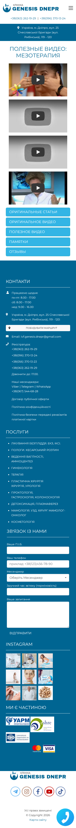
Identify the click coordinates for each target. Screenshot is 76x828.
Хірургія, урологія (25, 486)
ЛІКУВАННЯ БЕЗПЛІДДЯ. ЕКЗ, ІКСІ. (36, 443)
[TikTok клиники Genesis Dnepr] (60, 791)
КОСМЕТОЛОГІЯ (22, 522)
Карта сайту (38, 820)
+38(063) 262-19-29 (23, 18)
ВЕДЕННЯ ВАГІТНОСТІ (27, 456)
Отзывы (17, 252)
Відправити (20, 633)
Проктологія (22, 492)
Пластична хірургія (27, 481)
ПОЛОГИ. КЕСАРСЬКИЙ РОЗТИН (35, 450)
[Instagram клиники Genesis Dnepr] (27, 791)
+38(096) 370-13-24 (52, 18)
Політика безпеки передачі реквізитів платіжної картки (39, 417)
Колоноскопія (47, 497)
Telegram (27, 386)
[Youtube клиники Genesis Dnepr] (49, 791)
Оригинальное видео (32, 222)
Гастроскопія (22, 497)
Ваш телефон (16, 558)
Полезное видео (27, 232)
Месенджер (15, 571)
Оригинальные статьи (33, 212)
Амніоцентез (22, 461)
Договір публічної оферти (30, 399)
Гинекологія (21, 468)
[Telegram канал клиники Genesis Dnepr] (15, 791)
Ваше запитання (18, 599)
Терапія (17, 474)
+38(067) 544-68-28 (25, 391)
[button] (38, 791)
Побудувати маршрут (41, 327)
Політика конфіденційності (31, 407)
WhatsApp (43, 386)
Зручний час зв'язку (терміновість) (32, 585)
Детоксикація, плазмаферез (34, 504)
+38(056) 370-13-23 (24, 361)
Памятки (18, 242)
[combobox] (38, 578)
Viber (15, 386)
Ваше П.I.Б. (14, 544)
